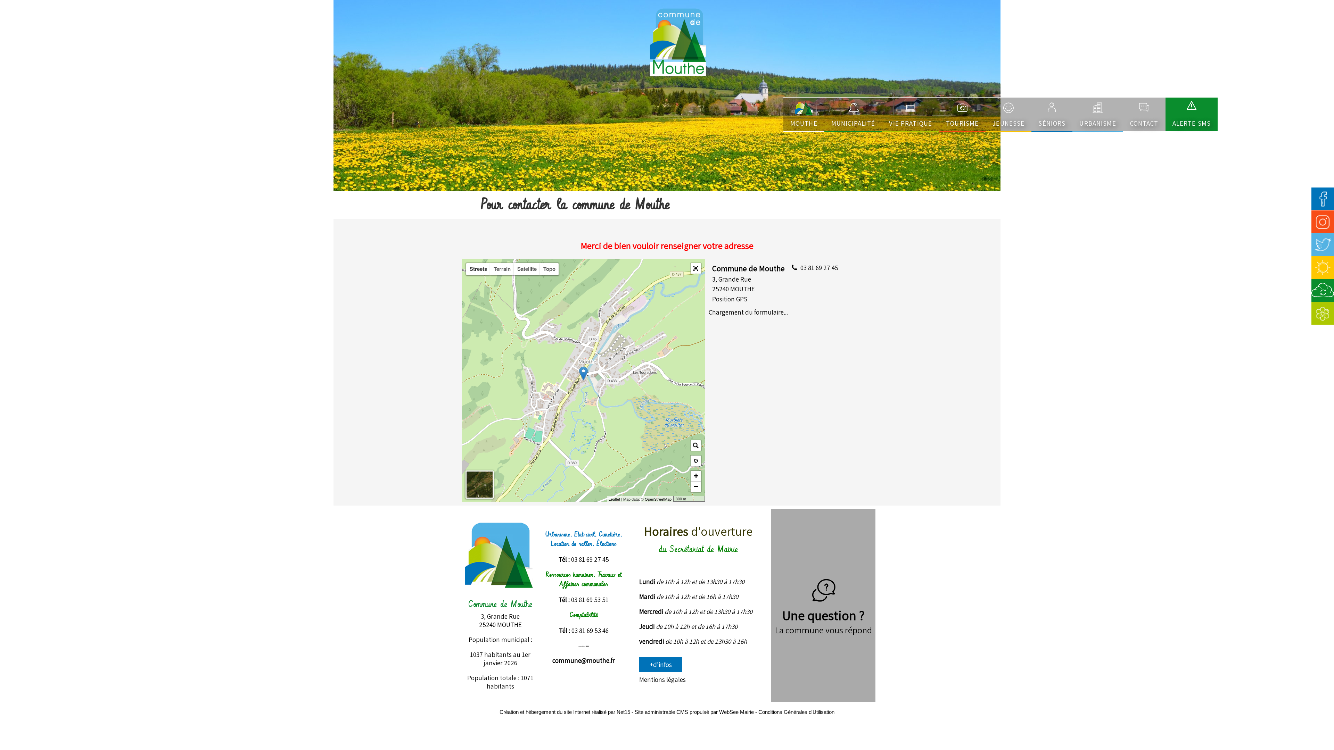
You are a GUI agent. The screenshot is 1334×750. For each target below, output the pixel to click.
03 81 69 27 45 (819, 268)
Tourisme (962, 123)
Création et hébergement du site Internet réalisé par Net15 (565, 712)
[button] (696, 268)
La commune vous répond (823, 630)
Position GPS (729, 299)
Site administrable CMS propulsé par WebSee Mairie (694, 712)
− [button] (696, 486)
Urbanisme (1097, 123)
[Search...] (696, 445)
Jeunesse (1008, 123)
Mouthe (803, 123)
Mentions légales (662, 679)
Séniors (1051, 123)
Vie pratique (910, 123)
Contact (1144, 123)
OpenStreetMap (658, 499)
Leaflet (614, 499)
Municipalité (853, 123)
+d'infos (661, 664)
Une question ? (823, 615)
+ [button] (696, 476)
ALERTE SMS (1191, 123)
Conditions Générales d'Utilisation (796, 712)
